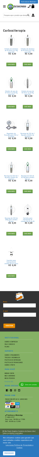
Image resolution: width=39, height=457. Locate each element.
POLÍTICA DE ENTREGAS (13, 360)
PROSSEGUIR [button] (9, 453)
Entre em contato (31, 384)
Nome (5, 302)
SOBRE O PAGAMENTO (12, 355)
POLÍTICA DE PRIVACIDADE (14, 362)
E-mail (5, 311)
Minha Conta (9, 373)
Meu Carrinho (10, 376)
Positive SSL (9, 381)
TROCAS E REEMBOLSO (12, 357)
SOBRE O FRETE (10, 365)
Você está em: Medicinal (28, 2)
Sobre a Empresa (11, 342)
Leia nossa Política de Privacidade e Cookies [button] (19, 446)
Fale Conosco (10, 344)
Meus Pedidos (10, 378)
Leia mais (11, 64)
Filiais (7, 347)
